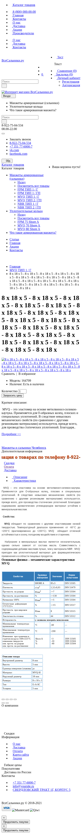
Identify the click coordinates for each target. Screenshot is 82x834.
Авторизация (71, 85)
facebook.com (18, 153)
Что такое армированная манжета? (33, 232)
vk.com (14, 150)
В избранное (27, 373)
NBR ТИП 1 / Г (28, 204)
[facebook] (12, 55)
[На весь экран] (11, 699)
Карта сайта (21, 754)
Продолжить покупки (15, 821)
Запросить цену (12, 395)
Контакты (16, 250)
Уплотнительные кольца (26, 211)
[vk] (5, 55)
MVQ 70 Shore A (29, 225)
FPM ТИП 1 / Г (28, 189)
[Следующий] (7, 703)
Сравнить (8, 373)
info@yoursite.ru (23, 786)
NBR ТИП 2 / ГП (29, 207)
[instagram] (19, 55)
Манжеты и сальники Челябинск (24, 447)
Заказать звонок (20, 139)
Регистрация (70, 81)
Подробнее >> (11, 434)
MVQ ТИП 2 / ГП (30, 200)
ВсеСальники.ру (13, 60)
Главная (15, 243)
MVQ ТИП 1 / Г (28, 196)
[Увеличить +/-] (15, 699)
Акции (14, 246)
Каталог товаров (13, 164)
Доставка (19, 747)
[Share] (7, 699)
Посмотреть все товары (33, 186)
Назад (21, 182)
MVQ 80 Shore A (29, 229)
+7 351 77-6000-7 (21, 146)
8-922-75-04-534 (20, 143)
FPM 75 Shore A (28, 221)
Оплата (9, 466)
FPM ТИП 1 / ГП (29, 193)
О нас (16, 744)
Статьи (14, 239)
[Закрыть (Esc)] (3, 699)
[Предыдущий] (3, 703)
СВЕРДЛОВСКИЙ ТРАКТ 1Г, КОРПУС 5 (41, 789)
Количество (10, 391)
